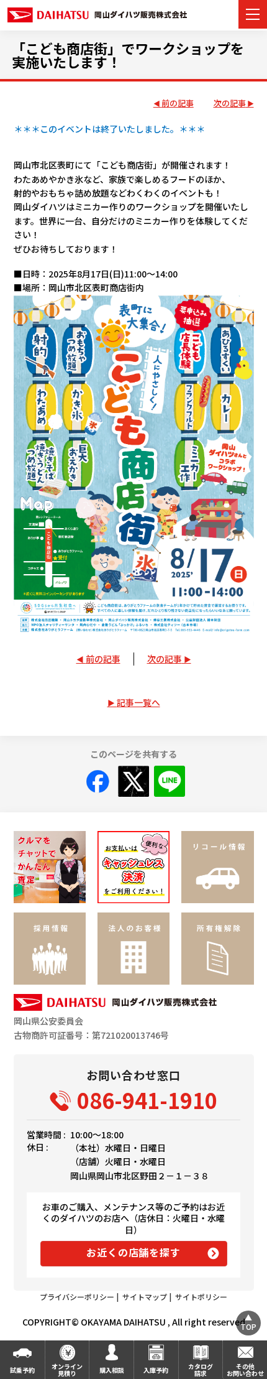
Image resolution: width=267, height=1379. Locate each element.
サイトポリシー (201, 1296)
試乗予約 (22, 1370)
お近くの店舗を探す (133, 1252)
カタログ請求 (200, 1370)
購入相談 (111, 1370)
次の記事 (230, 103)
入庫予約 (155, 1370)
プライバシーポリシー (77, 1296)
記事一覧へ (138, 702)
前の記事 (177, 103)
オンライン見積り (67, 1370)
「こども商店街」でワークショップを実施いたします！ (128, 54)
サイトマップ (144, 1296)
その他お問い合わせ (245, 1370)
